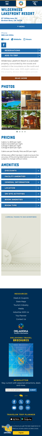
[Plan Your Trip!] (7, 429)
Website (17, 39)
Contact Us (21, 319)
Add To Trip (11, 55)
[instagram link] (21, 407)
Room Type (11, 205)
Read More (21, 78)
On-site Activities (15, 194)
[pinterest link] (27, 401)
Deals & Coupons (21, 298)
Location (10, 188)
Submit (33, 390)
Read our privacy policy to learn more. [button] (25, 428)
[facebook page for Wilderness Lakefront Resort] (3, 45)
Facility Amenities (15, 176)
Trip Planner (21, 316)
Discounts (11, 171)
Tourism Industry (21, 305)
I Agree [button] (21, 433)
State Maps (21, 301)
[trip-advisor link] (27, 407)
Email (6, 39)
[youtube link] (14, 407)
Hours (29, 39)
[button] (7, 3)
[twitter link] (21, 401)
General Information (17, 182)
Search (35, 1)
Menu (7, 1)
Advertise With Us (21, 312)
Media (21, 309)
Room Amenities (14, 200)
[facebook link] (14, 401)
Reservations (12, 50)
